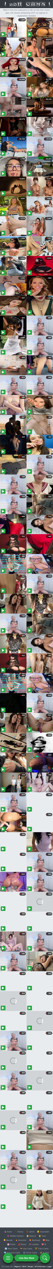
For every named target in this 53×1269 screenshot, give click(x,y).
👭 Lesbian (34, 1244)
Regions (17, 1266)
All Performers (40, 1266)
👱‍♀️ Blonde (8, 1240)
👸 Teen (42, 1236)
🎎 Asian (8, 1231)
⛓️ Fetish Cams (30, 1252)
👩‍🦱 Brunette (20, 1240)
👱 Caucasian (43, 1231)
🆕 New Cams (11, 1248)
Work (24, 1266)
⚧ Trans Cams (41, 1248)
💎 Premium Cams (12, 1252)
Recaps (30, 1266)
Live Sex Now (26, 1257)
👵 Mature (31, 1236)
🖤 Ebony (19, 1231)
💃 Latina (30, 1231)
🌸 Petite (11, 1244)
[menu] (8, 1258)
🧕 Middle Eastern (15, 1236)
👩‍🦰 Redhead (34, 1240)
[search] (45, 1258)
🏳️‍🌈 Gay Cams (26, 1248)
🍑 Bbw (46, 1240)
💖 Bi (44, 1244)
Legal (49, 1266)
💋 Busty (22, 1244)
